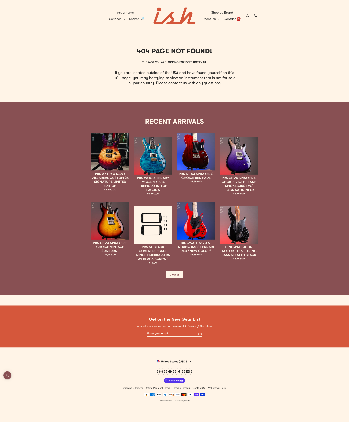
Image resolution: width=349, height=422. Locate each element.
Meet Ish (210, 19)
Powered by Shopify (182, 401)
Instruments (125, 12)
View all (175, 274)
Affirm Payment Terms (158, 388)
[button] (7, 375)
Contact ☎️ (232, 19)
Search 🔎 (137, 19)
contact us (177, 83)
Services (115, 19)
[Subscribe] (199, 334)
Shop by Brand (222, 12)
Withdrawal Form (216, 388)
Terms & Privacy (181, 388)
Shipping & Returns (133, 388)
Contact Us (198, 388)
